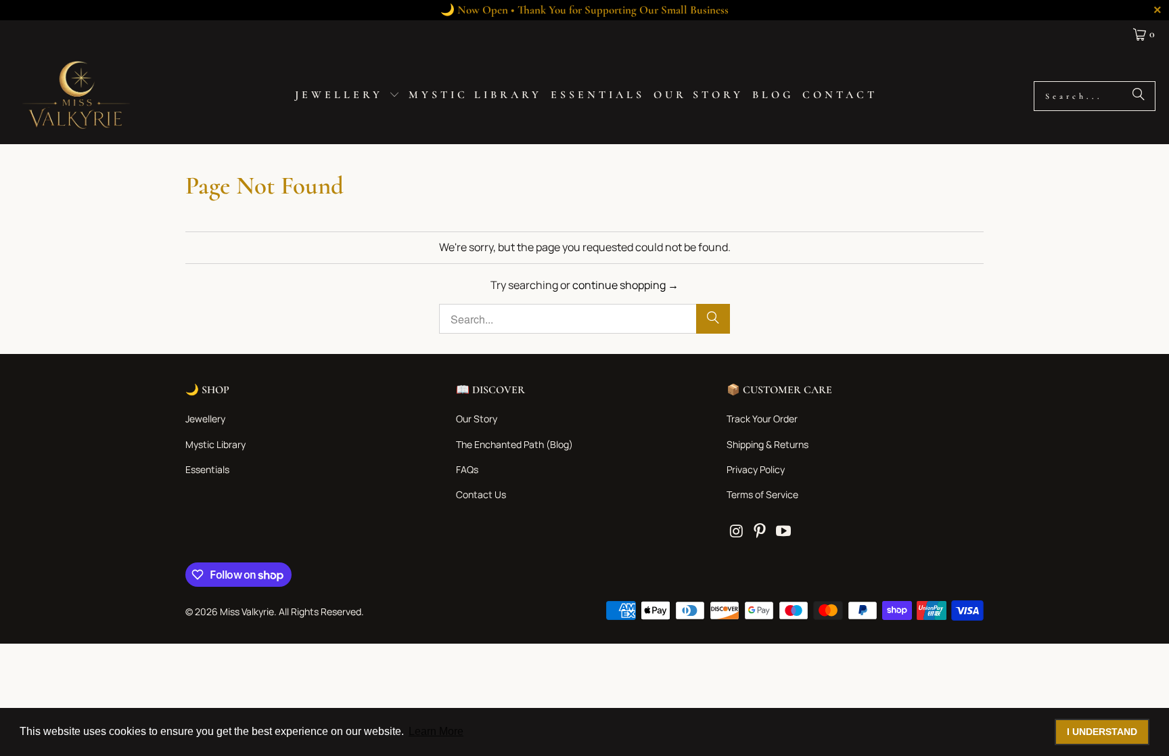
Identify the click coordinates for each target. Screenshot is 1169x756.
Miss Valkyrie (247, 611)
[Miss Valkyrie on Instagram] (737, 531)
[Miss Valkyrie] (76, 95)
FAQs (467, 469)
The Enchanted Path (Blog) (514, 444)
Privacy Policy (756, 469)
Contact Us (481, 494)
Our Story (476, 418)
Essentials (207, 469)
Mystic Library (215, 444)
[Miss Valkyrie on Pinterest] (760, 531)
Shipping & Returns (767, 444)
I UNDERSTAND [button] (1102, 731)
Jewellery (205, 418)
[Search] (1138, 96)
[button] (347, 96)
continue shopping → (625, 284)
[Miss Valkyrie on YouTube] (783, 531)
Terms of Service (762, 494)
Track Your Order (762, 418)
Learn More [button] (436, 731)
